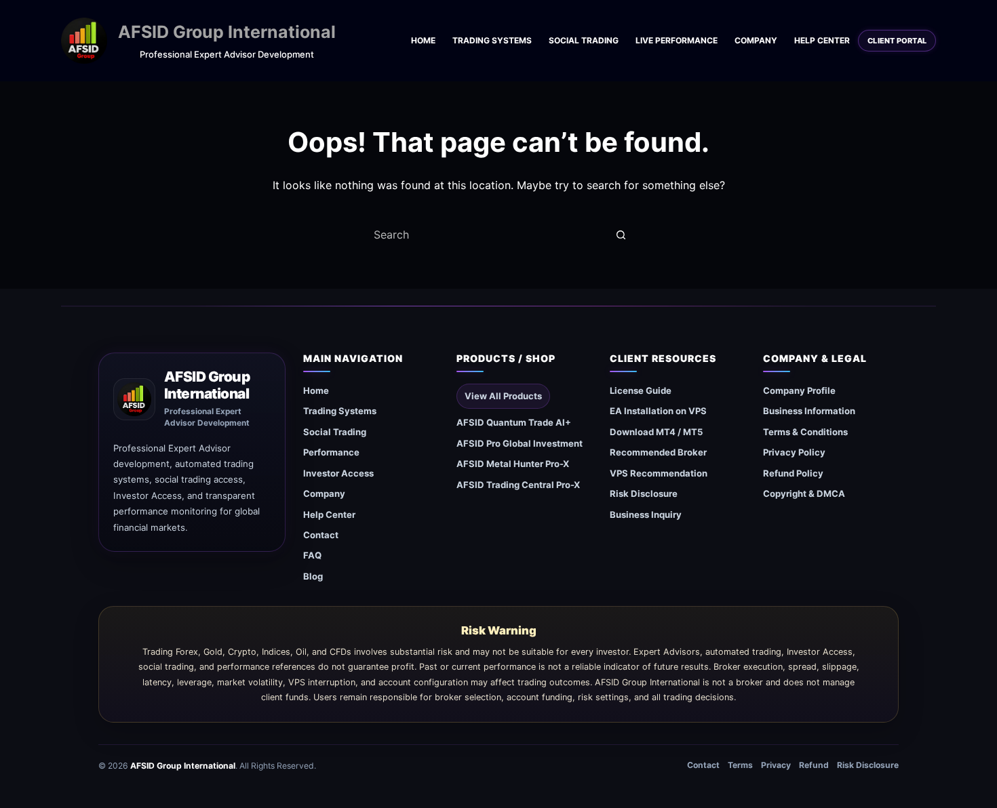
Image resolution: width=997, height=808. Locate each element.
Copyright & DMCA (804, 493)
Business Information (809, 410)
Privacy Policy (794, 452)
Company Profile (799, 390)
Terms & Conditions (805, 431)
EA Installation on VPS (658, 410)
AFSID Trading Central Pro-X (518, 484)
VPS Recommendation (658, 473)
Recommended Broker (658, 452)
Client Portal (896, 40)
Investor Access (338, 473)
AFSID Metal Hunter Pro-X (512, 463)
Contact (320, 534)
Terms (740, 765)
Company (756, 40)
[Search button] (620, 234)
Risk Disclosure (644, 493)
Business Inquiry (646, 514)
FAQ (312, 555)
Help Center (822, 40)
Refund (814, 765)
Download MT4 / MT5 (656, 431)
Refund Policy (793, 473)
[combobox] (486, 234)
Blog (313, 576)
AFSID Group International (227, 32)
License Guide (640, 390)
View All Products (503, 395)
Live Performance (677, 40)
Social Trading (584, 40)
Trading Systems (492, 40)
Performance (331, 452)
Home (423, 40)
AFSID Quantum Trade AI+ (513, 422)
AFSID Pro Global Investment (519, 443)
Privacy (776, 765)
